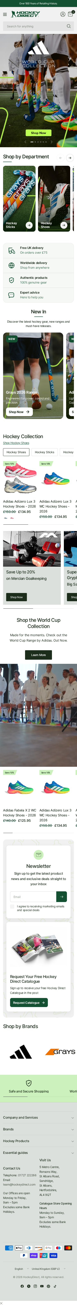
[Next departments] (70, 158)
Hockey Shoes (16, 452)
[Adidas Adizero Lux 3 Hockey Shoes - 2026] (20, 478)
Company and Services (20, 1117)
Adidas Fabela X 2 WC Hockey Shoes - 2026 (19, 812)
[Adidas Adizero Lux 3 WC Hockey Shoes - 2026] (56, 478)
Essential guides (15, 1153)
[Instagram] (35, 1286)
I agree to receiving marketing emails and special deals (40, 908)
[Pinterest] (48, 1286)
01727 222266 (27, 1175)
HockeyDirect (31, 1277)
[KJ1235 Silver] (5, 518)
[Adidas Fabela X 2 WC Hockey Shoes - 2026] (20, 787)
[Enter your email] (61, 896)
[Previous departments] (60, 158)
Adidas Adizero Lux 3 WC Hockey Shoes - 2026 (55, 506)
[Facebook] (22, 1286)
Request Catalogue (29, 1002)
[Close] (1, 1303)
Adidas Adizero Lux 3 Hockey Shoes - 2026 (19, 503)
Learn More (38, 655)
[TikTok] (55, 1286)
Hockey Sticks (44, 452)
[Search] (69, 26)
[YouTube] (42, 1286)
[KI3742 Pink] (12, 518)
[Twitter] (28, 1286)
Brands (8, 1129)
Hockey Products (16, 1141)
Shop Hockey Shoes (16, 443)
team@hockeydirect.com (19, 1184)
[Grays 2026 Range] (33, 376)
